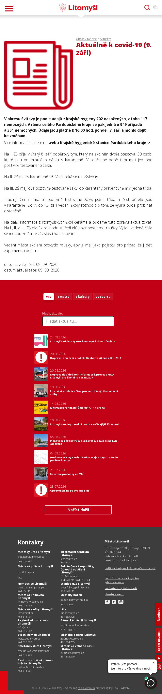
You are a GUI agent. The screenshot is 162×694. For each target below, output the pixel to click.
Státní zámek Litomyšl (34, 635)
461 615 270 (67, 656)
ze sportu (103, 297)
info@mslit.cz (25, 613)
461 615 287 (25, 631)
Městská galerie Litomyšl (78, 635)
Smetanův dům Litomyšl (35, 646)
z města (63, 297)
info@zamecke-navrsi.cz (74, 625)
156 (20, 578)
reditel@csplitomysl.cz (31, 667)
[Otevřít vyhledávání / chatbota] (147, 7)
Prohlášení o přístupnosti (121, 588)
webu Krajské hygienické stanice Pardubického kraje (97, 142)
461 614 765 (67, 642)
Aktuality (105, 39)
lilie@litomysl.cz (69, 613)
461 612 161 (67, 562)
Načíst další (78, 509)
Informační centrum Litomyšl (74, 553)
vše (48, 297)
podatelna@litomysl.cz (31, 556)
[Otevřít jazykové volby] (155, 7)
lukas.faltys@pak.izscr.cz (74, 587)
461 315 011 (67, 604)
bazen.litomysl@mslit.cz (74, 599)
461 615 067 (25, 642)
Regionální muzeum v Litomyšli (33, 621)
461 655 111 (25, 591)
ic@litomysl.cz (68, 558)
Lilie (63, 609)
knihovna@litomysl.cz (30, 601)
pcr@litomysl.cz (69, 576)
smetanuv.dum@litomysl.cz (34, 650)
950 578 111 (67, 591)
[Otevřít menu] (9, 8)
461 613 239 (25, 655)
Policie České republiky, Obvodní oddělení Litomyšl (77, 569)
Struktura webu (114, 594)
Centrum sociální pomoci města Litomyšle (35, 661)
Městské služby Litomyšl (35, 609)
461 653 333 (25, 561)
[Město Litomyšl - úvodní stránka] (78, 7)
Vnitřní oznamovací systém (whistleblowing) (122, 580)
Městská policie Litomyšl (35, 566)
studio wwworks (86, 688)
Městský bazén (71, 595)
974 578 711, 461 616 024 (75, 580)
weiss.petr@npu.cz (29, 638)
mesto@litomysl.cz (126, 560)
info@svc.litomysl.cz (72, 652)
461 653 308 (67, 616)
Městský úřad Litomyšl (34, 552)
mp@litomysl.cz (27, 572)
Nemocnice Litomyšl (32, 583)
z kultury (82, 297)
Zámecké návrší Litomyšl (78, 620)
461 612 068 (25, 605)
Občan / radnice (86, 39)
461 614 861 (25, 670)
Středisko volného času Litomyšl (76, 647)
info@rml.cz (25, 627)
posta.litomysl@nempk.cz (32, 587)
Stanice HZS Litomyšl (75, 583)
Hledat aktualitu (52, 313)
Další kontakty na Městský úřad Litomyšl (130, 568)
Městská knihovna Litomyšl (31, 596)
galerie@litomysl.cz (71, 638)
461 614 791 (25, 616)
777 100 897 (67, 630)
